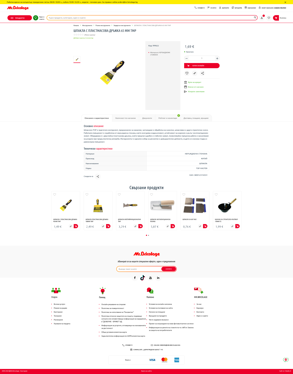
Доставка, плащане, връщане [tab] (196, 118)
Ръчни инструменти (103, 25)
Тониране (58, 316)
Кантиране (58, 312)
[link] (262, 18)
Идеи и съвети (202, 316)
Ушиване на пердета (62, 323)
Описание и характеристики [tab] (97, 118)
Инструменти (87, 25)
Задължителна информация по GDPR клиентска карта (123, 336)
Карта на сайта (146, 371)
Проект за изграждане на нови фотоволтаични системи (171, 323)
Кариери (200, 308)
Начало (76, 25)
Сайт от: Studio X (285, 371)
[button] (146, 235)
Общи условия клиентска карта (114, 332)
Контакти (200, 312)
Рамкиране (58, 320)
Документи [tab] (147, 118)
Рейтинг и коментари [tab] (169, 117)
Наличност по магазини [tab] (125, 118)
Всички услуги (59, 304)
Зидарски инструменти (122, 25)
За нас (199, 304)
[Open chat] (286, 360)
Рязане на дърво (60, 308)
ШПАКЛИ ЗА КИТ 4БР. (190, 219)
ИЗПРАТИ (169, 269)
